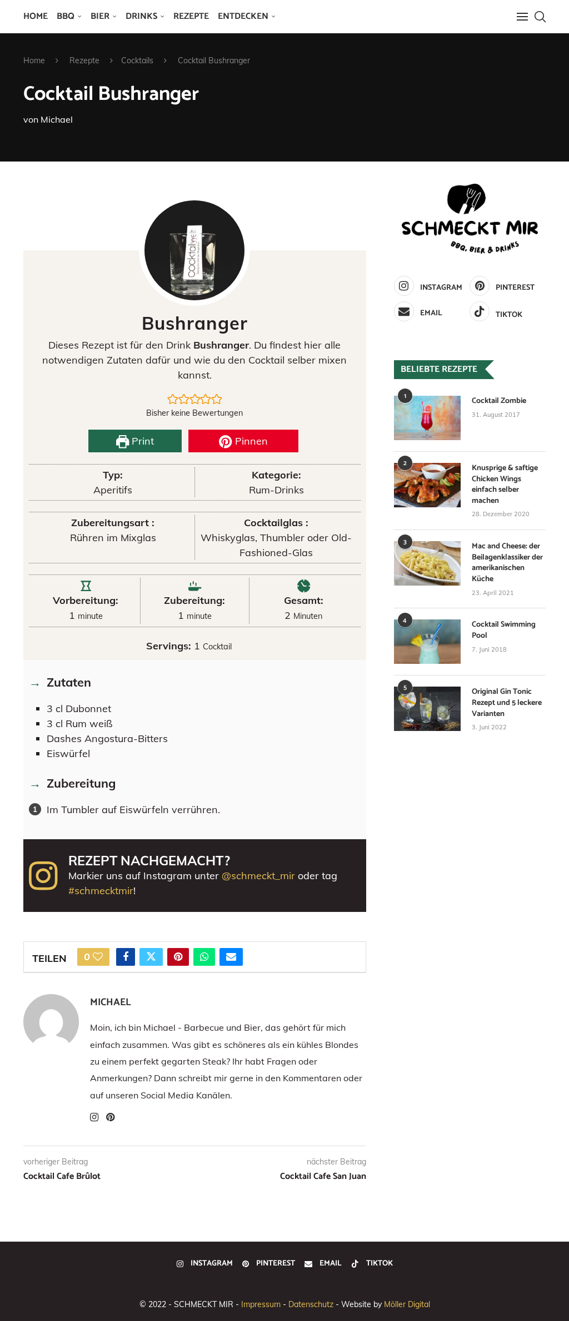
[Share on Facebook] (125, 957)
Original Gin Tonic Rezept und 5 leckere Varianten (507, 703)
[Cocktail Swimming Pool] (427, 641)
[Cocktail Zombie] (427, 418)
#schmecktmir (100, 890)
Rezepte (191, 16)
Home (35, 16)
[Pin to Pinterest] (178, 957)
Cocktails (137, 60)
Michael (57, 119)
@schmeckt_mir (258, 875)
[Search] (540, 17)
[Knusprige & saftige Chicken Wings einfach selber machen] (427, 485)
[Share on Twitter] (151, 957)
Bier (100, 16)
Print (141, 441)
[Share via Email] (231, 957)
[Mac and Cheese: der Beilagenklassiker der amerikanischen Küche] (427, 563)
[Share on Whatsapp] (204, 957)
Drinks (141, 16)
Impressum (261, 1304)
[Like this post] (98, 957)
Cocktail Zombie (499, 401)
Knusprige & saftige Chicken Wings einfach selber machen (505, 484)
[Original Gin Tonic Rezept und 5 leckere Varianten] (427, 709)
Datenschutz (310, 1304)
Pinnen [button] (250, 441)
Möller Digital (407, 1304)
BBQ (65, 16)
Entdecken (243, 16)
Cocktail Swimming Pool (504, 630)
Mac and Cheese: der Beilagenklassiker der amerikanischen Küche (507, 562)
